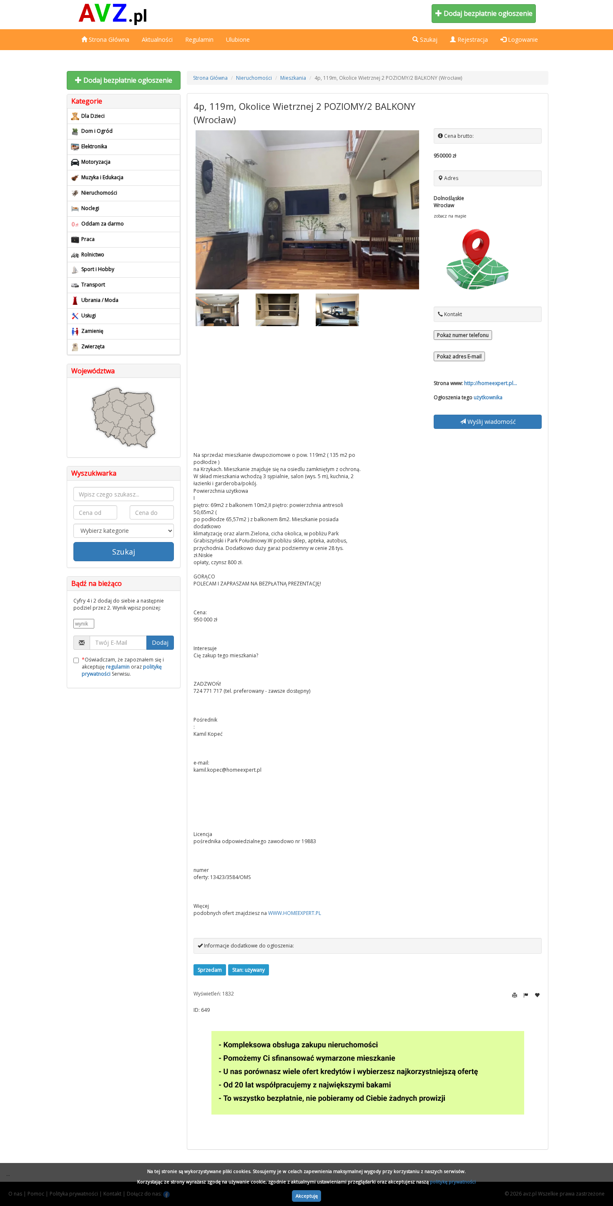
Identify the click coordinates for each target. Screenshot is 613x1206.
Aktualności (157, 39)
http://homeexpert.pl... (490, 383)
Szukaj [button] (427, 39)
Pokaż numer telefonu (463, 335)
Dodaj (160, 642)
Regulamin (199, 39)
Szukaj (123, 552)
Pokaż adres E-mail (459, 356)
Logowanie (522, 39)
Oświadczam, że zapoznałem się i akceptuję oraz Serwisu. (123, 666)
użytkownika (488, 397)
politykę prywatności (453, 1181)
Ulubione (238, 39)
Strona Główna (108, 39)
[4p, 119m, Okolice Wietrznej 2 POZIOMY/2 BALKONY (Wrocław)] (307, 209)
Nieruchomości (254, 77)
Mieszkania (293, 77)
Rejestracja (472, 39)
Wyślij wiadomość (491, 422)
